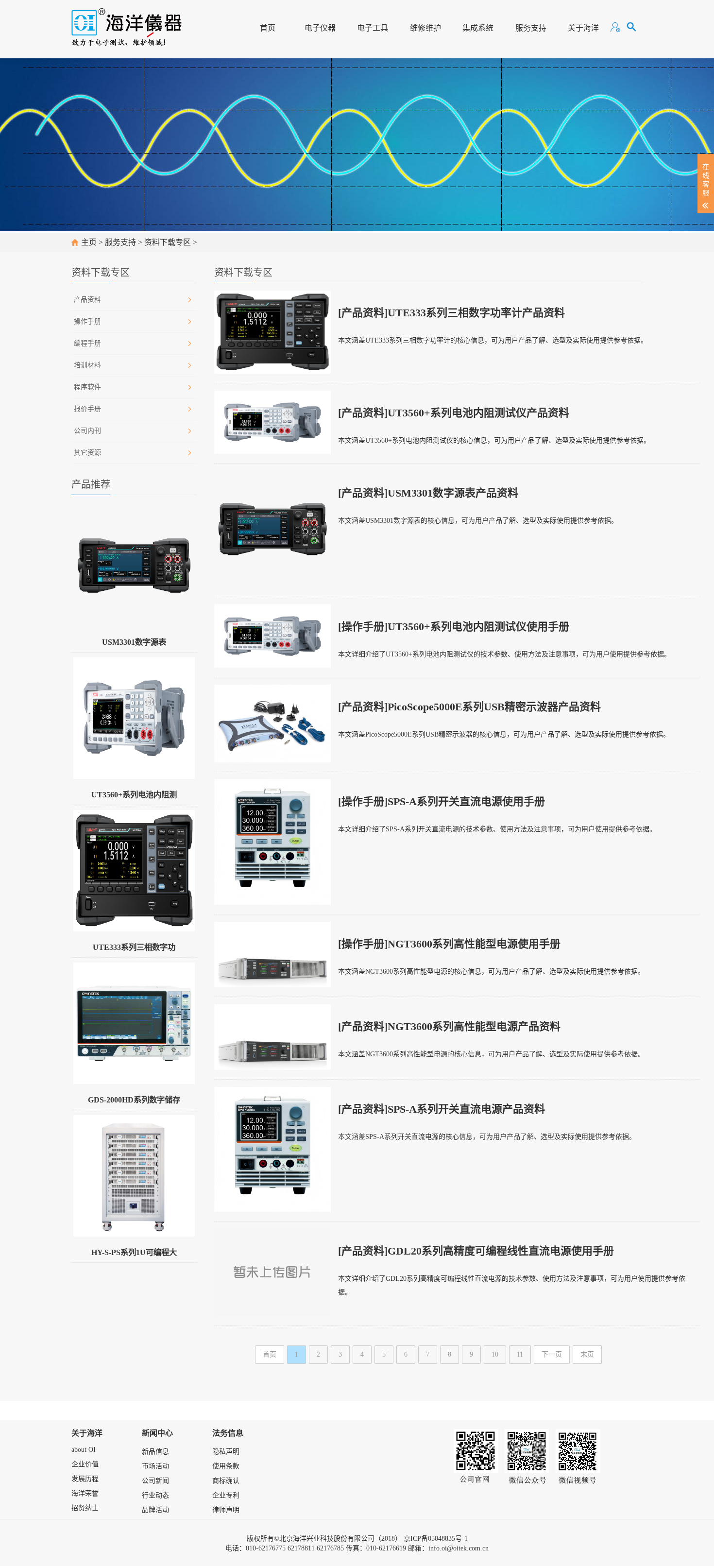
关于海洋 (583, 28)
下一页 (552, 1354)
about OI (83, 1449)
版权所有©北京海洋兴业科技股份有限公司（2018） (324, 1538)
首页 (267, 28)
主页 (89, 242)
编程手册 (87, 343)
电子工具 (372, 28)
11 (520, 1354)
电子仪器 (320, 28)
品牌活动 (155, 1510)
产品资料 (87, 299)
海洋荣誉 (85, 1493)
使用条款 (225, 1466)
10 (495, 1354)
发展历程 (85, 1478)
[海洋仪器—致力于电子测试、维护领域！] (126, 22)
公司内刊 (87, 430)
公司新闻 (155, 1480)
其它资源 (87, 452)
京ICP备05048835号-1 (436, 1538)
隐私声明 (225, 1451)
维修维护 (425, 28)
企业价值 (85, 1464)
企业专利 (225, 1495)
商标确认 (225, 1480)
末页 (587, 1354)
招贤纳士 (85, 1508)
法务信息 (227, 1433)
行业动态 (155, 1495)
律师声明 (225, 1510)
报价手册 (87, 409)
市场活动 (155, 1466)
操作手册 (87, 321)
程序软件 (87, 387)
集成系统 (477, 28)
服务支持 (530, 28)
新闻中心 (157, 1433)
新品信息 (155, 1451)
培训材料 (87, 365)
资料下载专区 (167, 242)
